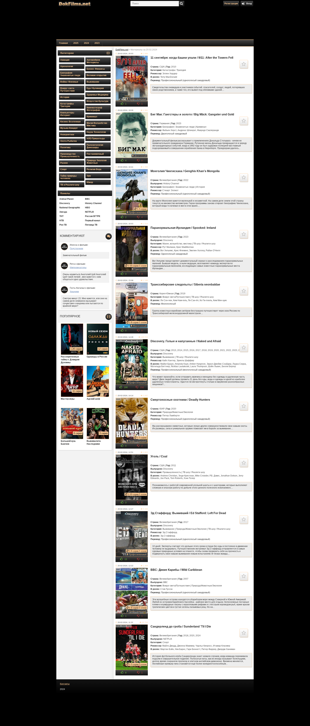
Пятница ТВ (91, 225)
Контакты (65, 684)
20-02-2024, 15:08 (125, 280)
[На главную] (74, 3)
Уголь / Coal (159, 456)
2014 (179, 350)
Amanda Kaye (182, 364)
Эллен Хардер (169, 73)
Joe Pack (164, 478)
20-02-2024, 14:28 (125, 337)
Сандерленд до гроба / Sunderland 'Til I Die (181, 626)
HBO (87, 207)
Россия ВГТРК (92, 216)
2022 (185, 180)
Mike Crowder (201, 475)
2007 (185, 579)
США (162, 66)
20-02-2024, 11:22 (125, 622)
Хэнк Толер (189, 478)
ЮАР (162, 409)
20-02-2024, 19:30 (125, 110)
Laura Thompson (198, 366)
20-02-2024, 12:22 (125, 566)
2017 (198, 350)
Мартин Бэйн (167, 649)
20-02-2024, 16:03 (125, 224)
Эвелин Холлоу (197, 250)
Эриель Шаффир (185, 360)
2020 (216, 350)
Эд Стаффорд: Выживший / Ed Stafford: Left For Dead (188, 513)
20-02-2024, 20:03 (125, 54)
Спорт (166, 642)
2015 (185, 350)
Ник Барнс (180, 649)
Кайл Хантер (168, 360)
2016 (191, 350)
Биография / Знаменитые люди (178, 127)
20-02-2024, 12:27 (125, 509)
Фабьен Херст (169, 130)
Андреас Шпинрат (187, 130)
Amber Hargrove (197, 364)
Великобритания (168, 180)
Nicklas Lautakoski (180, 366)
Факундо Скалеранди (208, 130)
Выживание (168, 357)
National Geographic (69, 207)
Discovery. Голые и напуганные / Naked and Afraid (186, 341)
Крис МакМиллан (185, 247)
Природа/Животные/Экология (178, 412)
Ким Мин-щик (220, 300)
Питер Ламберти (171, 415)
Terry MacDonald (168, 77)
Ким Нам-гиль (180, 300)
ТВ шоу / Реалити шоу (204, 243)
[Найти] (181, 3)
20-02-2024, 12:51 (125, 452)
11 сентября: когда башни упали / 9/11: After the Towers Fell (192, 57)
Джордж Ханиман (226, 649)
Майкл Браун (167, 364)
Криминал (201, 127)
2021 (222, 350)
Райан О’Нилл (213, 250)
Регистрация (231, 3)
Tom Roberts (176, 478)
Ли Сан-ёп (193, 300)
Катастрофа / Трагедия (174, 70)
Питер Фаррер (208, 649)
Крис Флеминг (181, 250)
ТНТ (61, 216)
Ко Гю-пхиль (206, 300)
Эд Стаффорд (169, 532)
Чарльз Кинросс (204, 646)
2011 (173, 465)
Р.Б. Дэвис (215, 475)
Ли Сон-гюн (166, 300)
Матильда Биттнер (160, 366)
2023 (97, 43)
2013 (173, 350)
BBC (165, 582)
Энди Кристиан (186, 475)
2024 (86, 43)
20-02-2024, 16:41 (125, 167)
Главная (63, 43)
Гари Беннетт (193, 649)
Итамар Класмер (221, 646)
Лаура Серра (239, 364)
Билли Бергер (229, 366)
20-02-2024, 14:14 (125, 396)
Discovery (168, 240)
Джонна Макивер (185, 646)
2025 (75, 43)
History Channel (171, 183)
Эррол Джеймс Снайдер (219, 364)
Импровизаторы (78, 267)
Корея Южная (166, 293)
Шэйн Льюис (214, 366)
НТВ (61, 220)
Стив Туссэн (166, 589)
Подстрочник (76, 248)
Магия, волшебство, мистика (177, 243)
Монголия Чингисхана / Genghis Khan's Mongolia (185, 171)
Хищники (74, 291)
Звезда (63, 212)
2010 (173, 66)
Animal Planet (66, 199)
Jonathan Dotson (229, 475)
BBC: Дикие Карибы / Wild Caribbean (176, 569)
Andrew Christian (168, 475)
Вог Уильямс (166, 250)
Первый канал (92, 220)
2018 (204, 350)
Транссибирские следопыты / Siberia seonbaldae (185, 284)
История (200, 187)
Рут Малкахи (168, 247)
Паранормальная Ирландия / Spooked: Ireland (183, 227)
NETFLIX (167, 639)
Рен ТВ (63, 225)
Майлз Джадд (169, 646)
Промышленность (172, 472)
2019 (182, 293)
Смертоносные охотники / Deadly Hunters (180, 399)
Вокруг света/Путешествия (176, 297)
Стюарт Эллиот (170, 190)
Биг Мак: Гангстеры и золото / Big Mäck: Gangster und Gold (192, 114)
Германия (164, 123)
